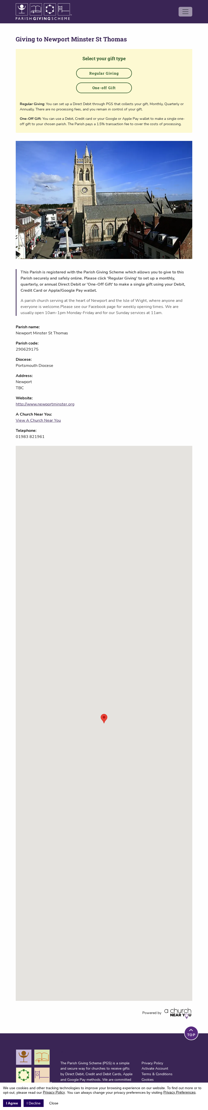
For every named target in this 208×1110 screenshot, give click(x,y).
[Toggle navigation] (185, 12)
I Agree (12, 1103)
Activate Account (155, 1068)
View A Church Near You (38, 420)
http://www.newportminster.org (45, 404)
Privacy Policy (152, 1063)
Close (53, 1103)
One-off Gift (104, 87)
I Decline (34, 1103)
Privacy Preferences (179, 1092)
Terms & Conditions (157, 1073)
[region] (104, 723)
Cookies (148, 1079)
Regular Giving (103, 73)
